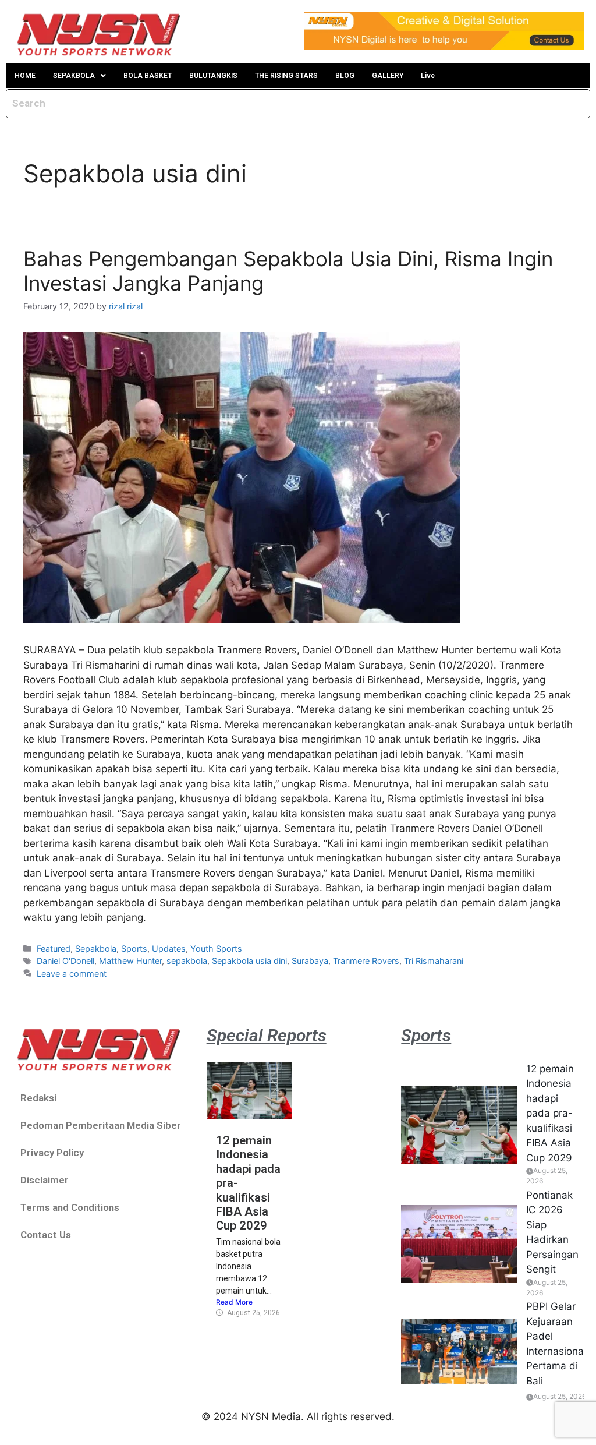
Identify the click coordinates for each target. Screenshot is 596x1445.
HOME (25, 76)
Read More (234, 1302)
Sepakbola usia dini (249, 961)
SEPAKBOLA (74, 76)
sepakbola (186, 961)
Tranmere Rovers (366, 961)
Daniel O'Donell (65, 961)
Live (428, 76)
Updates (169, 948)
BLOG (344, 76)
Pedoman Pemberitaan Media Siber (100, 1125)
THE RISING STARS (286, 76)
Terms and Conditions (69, 1207)
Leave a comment (72, 973)
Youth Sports (216, 948)
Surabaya (310, 961)
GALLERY (387, 76)
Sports (134, 948)
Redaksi (38, 1098)
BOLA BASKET (147, 76)
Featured (53, 948)
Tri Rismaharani (433, 961)
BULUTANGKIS (213, 76)
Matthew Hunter (130, 961)
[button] (79, 75)
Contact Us (45, 1235)
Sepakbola (95, 948)
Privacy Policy (52, 1152)
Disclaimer (44, 1180)
